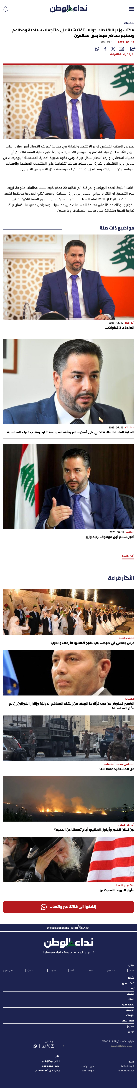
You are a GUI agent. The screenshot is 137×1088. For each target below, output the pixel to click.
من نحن (131, 1061)
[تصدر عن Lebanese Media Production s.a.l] (68, 942)
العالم (131, 999)
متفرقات (129, 23)
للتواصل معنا (88, 1070)
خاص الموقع (8, 970)
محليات (90, 970)
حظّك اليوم (128, 1021)
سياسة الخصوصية (126, 1070)
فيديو (131, 1031)
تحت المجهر (128, 983)
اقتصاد (130, 994)
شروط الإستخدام (127, 1066)
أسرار (72, 970)
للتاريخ (130, 1026)
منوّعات (130, 1015)
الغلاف (131, 970)
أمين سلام (128, 556)
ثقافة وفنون (127, 1005)
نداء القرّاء (31, 970)
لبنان (131, 965)
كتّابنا (131, 978)
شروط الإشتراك (87, 1066)
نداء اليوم (111, 970)
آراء (132, 988)
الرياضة (130, 1010)
